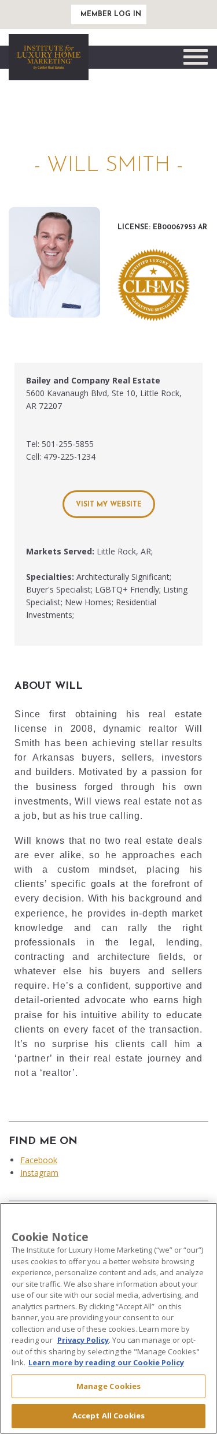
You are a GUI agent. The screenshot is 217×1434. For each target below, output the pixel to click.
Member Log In (110, 14)
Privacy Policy (83, 1340)
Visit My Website (109, 504)
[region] (108, 1318)
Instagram (39, 1172)
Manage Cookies (108, 1386)
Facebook (38, 1159)
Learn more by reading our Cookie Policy (106, 1362)
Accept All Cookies (108, 1415)
